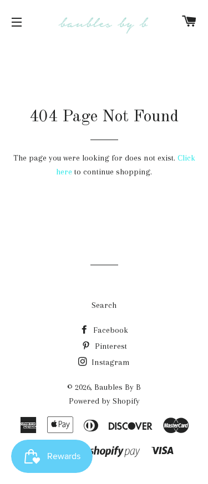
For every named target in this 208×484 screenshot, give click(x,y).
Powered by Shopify (104, 401)
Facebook (109, 330)
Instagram (109, 362)
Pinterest (110, 346)
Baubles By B (117, 387)
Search (104, 305)
